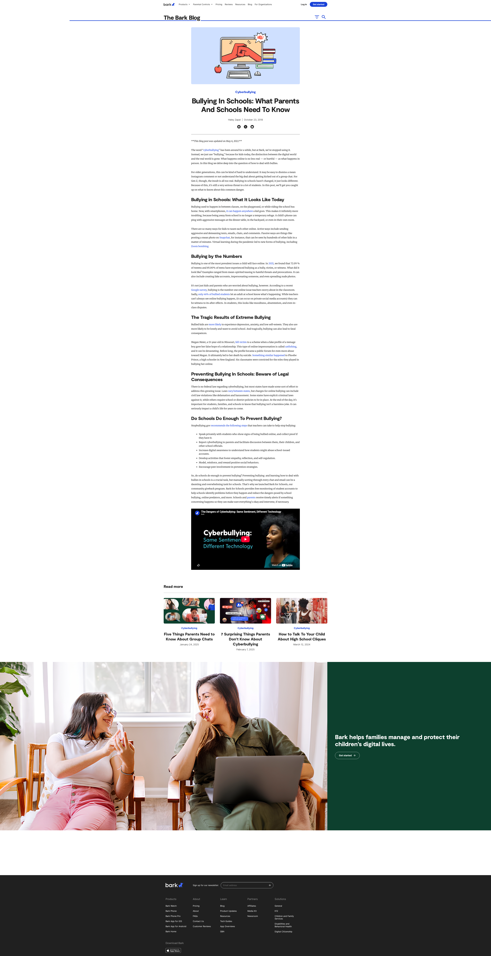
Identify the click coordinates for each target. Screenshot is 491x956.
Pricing (196, 906)
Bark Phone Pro (173, 916)
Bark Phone (171, 911)
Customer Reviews (202, 926)
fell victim (241, 342)
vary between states (239, 391)
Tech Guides (226, 921)
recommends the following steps (229, 425)
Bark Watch (171, 906)
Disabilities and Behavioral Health (283, 925)
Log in (304, 4)
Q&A (222, 931)
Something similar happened (268, 355)
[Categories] (316, 16)
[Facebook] (239, 126)
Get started (318, 4)
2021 (271, 263)
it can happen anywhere (239, 211)
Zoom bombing (200, 246)
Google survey (199, 289)
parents (251, 497)
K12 (276, 911)
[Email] (252, 126)
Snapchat (224, 237)
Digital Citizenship (283, 931)
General (278, 906)
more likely (215, 324)
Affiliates (251, 906)
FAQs (195, 916)
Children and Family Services (284, 917)
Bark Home (171, 931)
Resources (225, 916)
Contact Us (198, 921)
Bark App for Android (176, 926)
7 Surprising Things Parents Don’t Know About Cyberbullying (245, 639)
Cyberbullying (245, 92)
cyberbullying (211, 150)
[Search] (323, 16)
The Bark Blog (183, 17)
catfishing (290, 346)
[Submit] (269, 885)
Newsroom (252, 916)
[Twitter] (245, 126)
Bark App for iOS (174, 921)
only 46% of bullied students (214, 294)
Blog (222, 906)
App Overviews (227, 926)
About (196, 911)
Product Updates (228, 911)
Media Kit (252, 911)
